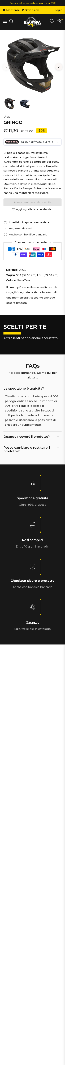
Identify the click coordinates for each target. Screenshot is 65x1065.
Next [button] (58, 66)
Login (58, 10)
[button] (11, 22)
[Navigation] (5, 21)
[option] (32, 65)
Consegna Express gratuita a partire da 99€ (32, 3)
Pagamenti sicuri (20, 228)
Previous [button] (6, 66)
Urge (6, 116)
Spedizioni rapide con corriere (29, 222)
